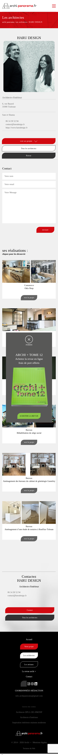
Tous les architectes (28, 148)
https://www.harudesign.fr (17, 128)
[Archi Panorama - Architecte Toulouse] (29, 4)
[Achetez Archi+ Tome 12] (29, 386)
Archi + (27, 742)
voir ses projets (26, 141)
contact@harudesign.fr (15, 124)
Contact (30, 610)
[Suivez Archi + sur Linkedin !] (24, 684)
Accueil (29, 639)
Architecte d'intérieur (29, 717)
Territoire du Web (29, 748)
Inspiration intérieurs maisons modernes (29, 722)
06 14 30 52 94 (12, 121)
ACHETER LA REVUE (29, 416)
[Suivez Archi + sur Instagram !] (32, 683)
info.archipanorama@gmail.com (29, 696)
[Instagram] (7, 134)
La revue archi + (29, 671)
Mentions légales (40, 742)
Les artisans (29, 664)
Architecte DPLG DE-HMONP (29, 712)
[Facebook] (4, 134)
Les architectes (29, 655)
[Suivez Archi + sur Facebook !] (28, 683)
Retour (28, 156)
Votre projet (29, 647)
